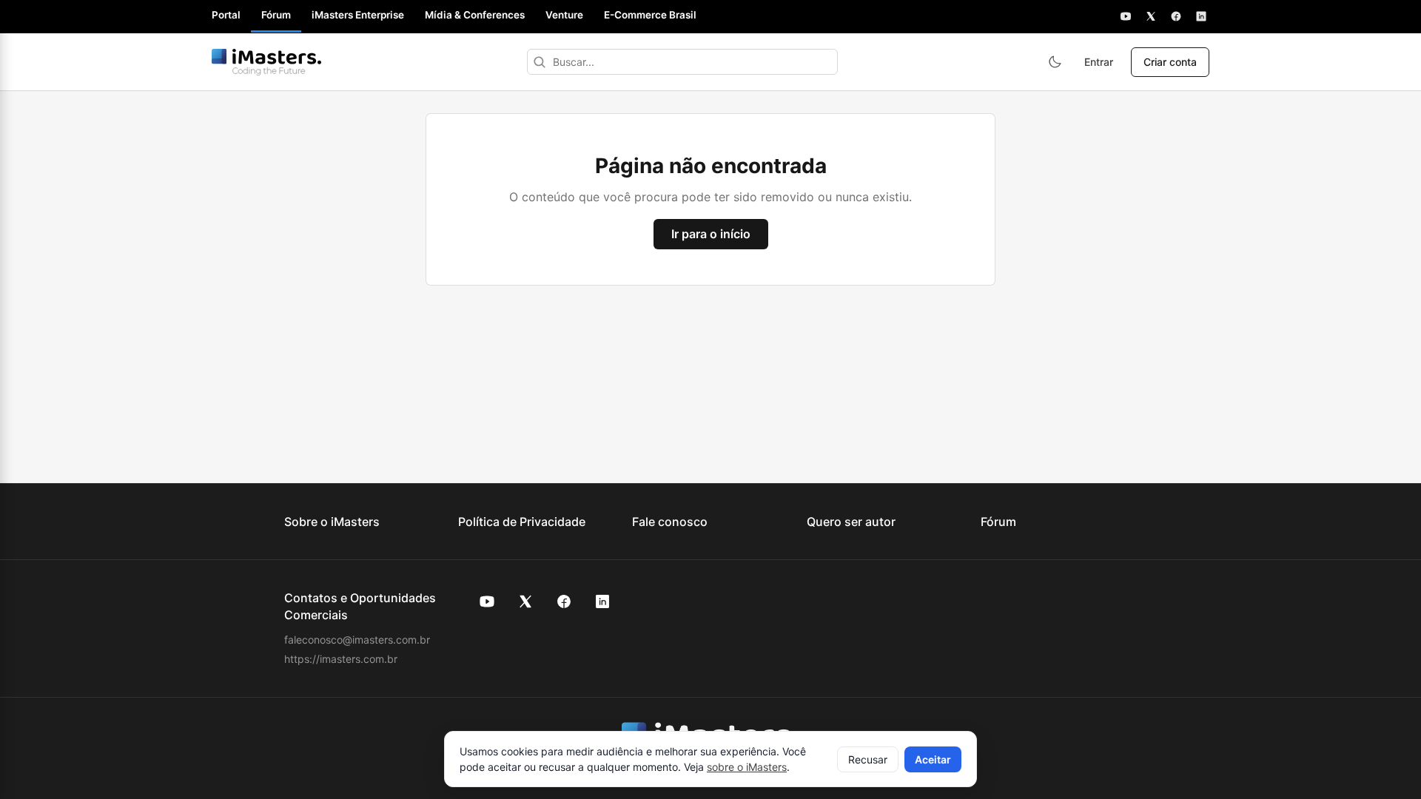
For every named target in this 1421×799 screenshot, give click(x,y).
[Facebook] (1176, 16)
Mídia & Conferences (475, 15)
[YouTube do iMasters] (487, 601)
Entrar (1098, 61)
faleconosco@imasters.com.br (357, 639)
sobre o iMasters (747, 767)
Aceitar (933, 759)
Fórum (276, 15)
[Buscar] (539, 62)
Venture (564, 15)
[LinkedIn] (1201, 16)
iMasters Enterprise (358, 15)
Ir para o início (710, 233)
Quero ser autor (851, 521)
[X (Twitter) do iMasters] (525, 601)
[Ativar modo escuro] (1054, 62)
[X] (1151, 16)
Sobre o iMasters (332, 521)
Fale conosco (670, 521)
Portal (226, 15)
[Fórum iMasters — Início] (266, 62)
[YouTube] (1126, 16)
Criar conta (1170, 61)
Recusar (867, 759)
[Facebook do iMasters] (564, 601)
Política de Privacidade (521, 521)
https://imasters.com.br (340, 659)
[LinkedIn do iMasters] (602, 601)
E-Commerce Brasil (650, 15)
